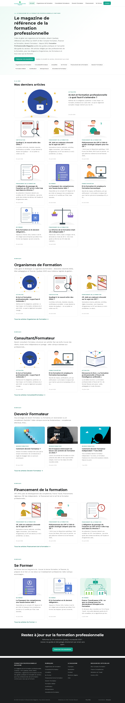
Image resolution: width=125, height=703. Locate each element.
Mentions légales (73, 675)
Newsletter (71, 669)
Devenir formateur (77, 3)
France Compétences (97, 669)
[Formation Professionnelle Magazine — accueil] (20, 3)
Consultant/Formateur (41, 64)
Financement (89, 3)
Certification (33, 68)
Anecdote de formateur (59, 68)
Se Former (64, 64)
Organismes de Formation (23, 64)
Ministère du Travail (96, 672)
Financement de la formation (79, 64)
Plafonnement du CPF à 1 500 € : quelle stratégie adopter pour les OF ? (95, 144)
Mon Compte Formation (98, 666)
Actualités (54, 64)
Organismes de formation (44, 3)
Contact (107, 3)
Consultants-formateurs (62, 3)
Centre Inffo (94, 675)
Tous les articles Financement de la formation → (32, 546)
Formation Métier (21, 68)
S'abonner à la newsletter (24, 59)
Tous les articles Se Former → (25, 622)
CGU (69, 678)
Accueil (32, 3)
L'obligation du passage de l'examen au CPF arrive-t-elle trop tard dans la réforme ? (29, 188)
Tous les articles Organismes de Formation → (31, 319)
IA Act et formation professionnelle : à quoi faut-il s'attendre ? (87, 96)
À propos (70, 666)
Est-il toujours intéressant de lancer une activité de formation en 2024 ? (62, 451)
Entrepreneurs (44, 68)
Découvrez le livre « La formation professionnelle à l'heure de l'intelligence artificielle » (95, 375)
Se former (99, 3)
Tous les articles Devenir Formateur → (28, 471)
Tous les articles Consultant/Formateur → (29, 395)
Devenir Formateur (97, 64)
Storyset (108, 699)
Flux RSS (88, 699)
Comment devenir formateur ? (28, 449)
